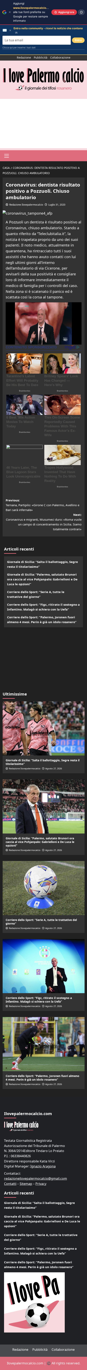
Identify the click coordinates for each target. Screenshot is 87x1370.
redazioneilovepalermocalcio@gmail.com (35, 1178)
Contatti (10, 1183)
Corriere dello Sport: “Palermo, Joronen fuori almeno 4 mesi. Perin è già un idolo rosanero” (41, 619)
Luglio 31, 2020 (56, 204)
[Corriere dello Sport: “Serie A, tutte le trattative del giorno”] (44, 888)
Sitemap (26, 1183)
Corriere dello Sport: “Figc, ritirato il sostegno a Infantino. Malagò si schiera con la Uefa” (43, 606)
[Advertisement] (43, 123)
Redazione (24, 57)
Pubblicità (40, 57)
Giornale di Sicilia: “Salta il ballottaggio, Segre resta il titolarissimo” (42, 564)
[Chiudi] (10, 12)
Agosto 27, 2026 (53, 768)
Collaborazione (60, 57)
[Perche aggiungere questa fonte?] (81, 12)
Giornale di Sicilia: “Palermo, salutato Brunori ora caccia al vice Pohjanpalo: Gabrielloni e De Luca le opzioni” (42, 579)
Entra (78, 40)
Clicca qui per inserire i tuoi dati (19, 47)
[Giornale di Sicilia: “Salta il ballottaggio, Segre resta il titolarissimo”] (44, 728)
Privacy (40, 1183)
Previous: (42, 505)
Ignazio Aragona (43, 1166)
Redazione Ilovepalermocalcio (26, 204)
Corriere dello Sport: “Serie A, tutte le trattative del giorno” (35, 594)
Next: (44, 522)
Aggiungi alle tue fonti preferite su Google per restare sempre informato (33, 12)
